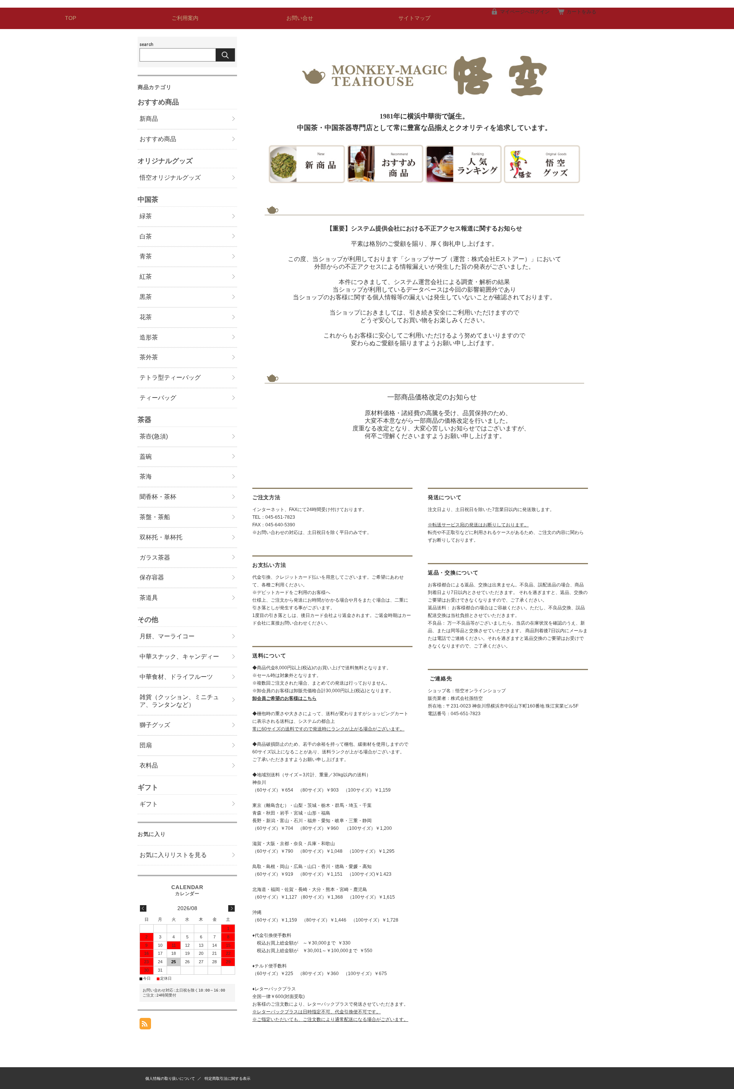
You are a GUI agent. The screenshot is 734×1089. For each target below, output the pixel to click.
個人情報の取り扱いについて (170, 1078)
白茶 (146, 236)
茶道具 (149, 597)
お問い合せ (299, 18)
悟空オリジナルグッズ (170, 177)
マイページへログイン (525, 12)
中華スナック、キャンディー (179, 656)
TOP (70, 18)
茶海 (146, 476)
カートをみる (581, 12)
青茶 (146, 256)
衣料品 (149, 765)
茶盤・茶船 (155, 517)
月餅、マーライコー (167, 636)
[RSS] (145, 1025)
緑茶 (146, 216)
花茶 (146, 317)
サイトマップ (414, 18)
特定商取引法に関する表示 (227, 1078)
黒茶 (146, 297)
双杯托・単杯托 (161, 537)
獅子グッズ (155, 725)
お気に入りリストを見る (173, 855)
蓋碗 (146, 456)
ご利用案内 (185, 18)
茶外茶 (149, 357)
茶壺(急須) (154, 436)
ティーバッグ (158, 397)
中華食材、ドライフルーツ (176, 677)
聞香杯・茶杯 (158, 496)
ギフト (149, 804)
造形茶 (149, 337)
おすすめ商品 (158, 139)
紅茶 (146, 276)
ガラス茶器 (155, 557)
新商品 (149, 118)
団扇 (146, 745)
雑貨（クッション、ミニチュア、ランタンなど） (179, 701)
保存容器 (152, 577)
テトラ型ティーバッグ (170, 377)
